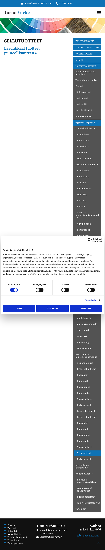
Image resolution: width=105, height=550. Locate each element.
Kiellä (19, 308)
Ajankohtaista (14, 534)
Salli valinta (52, 308)
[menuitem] (87, 41)
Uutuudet (12, 531)
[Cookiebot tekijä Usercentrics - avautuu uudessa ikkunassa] (90, 240)
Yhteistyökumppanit (18, 537)
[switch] (39, 290)
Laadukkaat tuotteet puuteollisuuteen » (22, 50)
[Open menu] (99, 13)
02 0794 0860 (65, 3)
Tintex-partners (15, 543)
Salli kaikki (86, 308)
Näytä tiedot (91, 300)
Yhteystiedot (14, 540)
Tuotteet (12, 528)
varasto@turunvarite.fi (51, 537)
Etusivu (11, 525)
